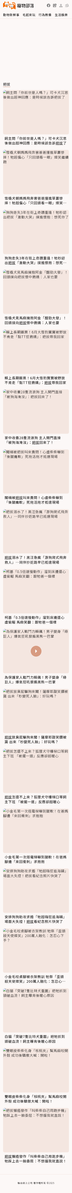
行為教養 (45, 14)
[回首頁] (18, 5)
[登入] (61, 6)
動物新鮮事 (11, 14)
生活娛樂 (61, 14)
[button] (48, 5)
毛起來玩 (29, 14)
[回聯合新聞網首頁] (9, 5)
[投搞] (55, 5)
